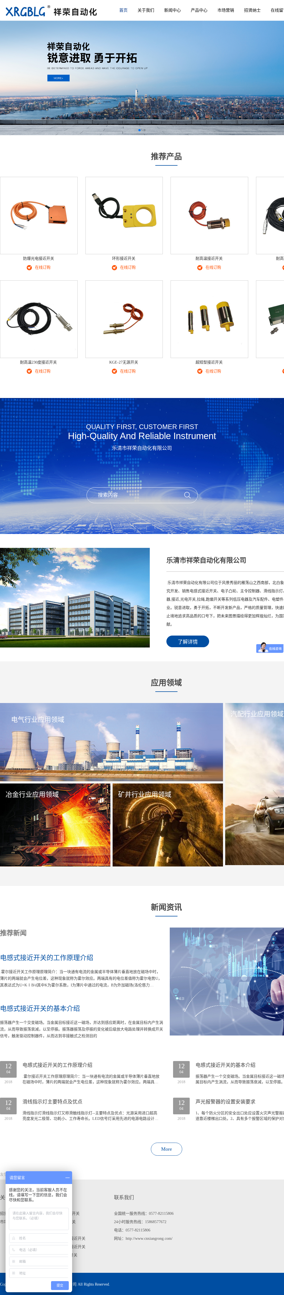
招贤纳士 (252, 10)
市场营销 (225, 10)
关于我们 (146, 10)
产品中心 (199, 10)
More (166, 1149)
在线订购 (42, 267)
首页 (123, 10)
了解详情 (188, 642)
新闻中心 (172, 10)
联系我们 (124, 1197)
